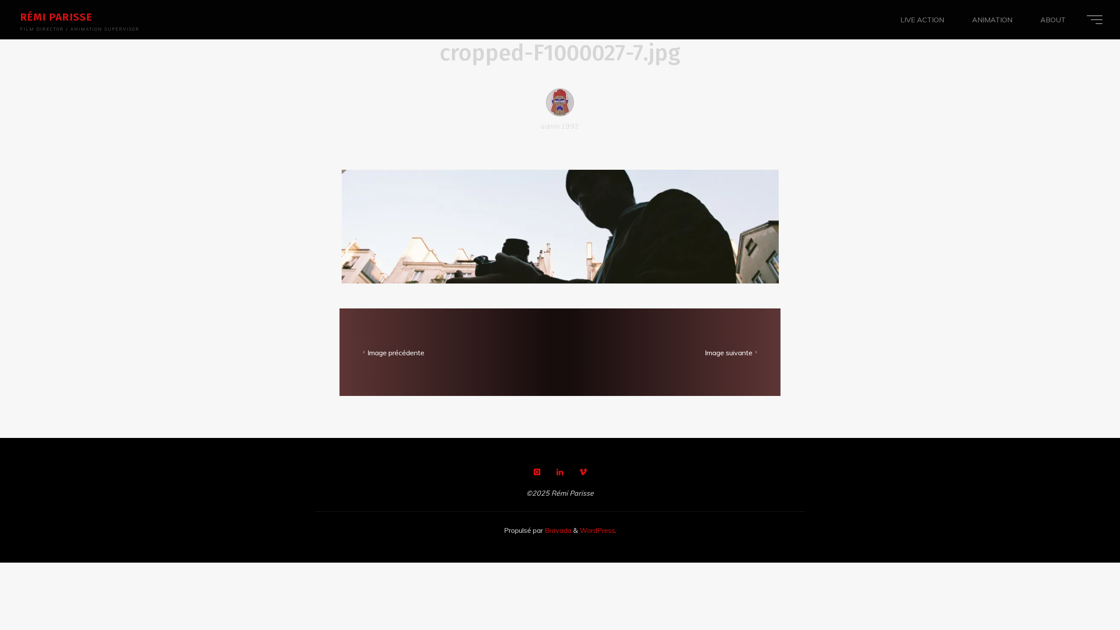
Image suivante (728, 352)
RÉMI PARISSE (56, 17)
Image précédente (396, 352)
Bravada (557, 530)
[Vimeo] (583, 472)
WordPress (597, 530)
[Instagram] (536, 472)
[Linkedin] (560, 472)
